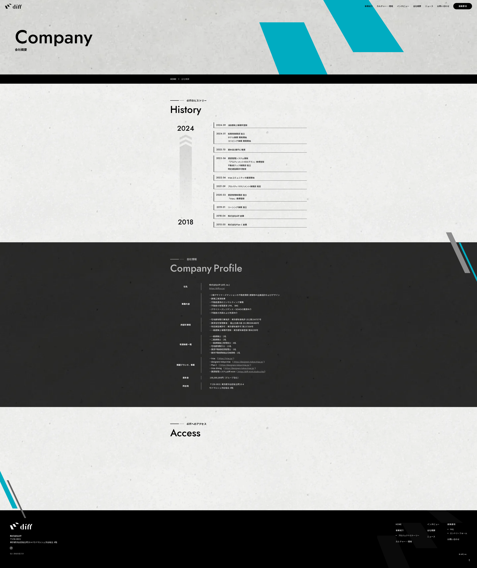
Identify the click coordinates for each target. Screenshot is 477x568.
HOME (173, 78)
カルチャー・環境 (385, 6)
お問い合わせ (443, 6)
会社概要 (417, 6)
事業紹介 (369, 6)
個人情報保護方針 (17, 553)
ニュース (429, 6)
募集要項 (451, 524)
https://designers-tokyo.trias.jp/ (235, 364)
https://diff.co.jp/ (217, 288)
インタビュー (403, 6)
